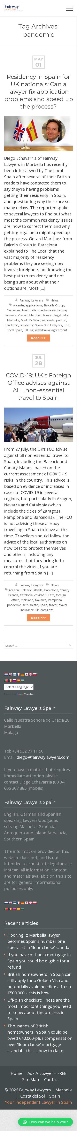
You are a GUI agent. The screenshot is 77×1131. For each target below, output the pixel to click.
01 (38, 64)
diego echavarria (44, 310)
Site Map (30, 1079)
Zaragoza (47, 610)
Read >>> (38, 338)
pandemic (11, 325)
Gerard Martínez (30, 315)
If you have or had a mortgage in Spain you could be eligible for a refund (39, 961)
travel (53, 605)
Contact (51, 1079)
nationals (48, 320)
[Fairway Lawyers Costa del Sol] (13, 8)
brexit (26, 310)
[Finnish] (14, 674)
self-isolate (30, 605)
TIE (26, 330)
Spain (39, 325)
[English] (10, 674)
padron (61, 320)
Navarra (40, 600)
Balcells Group (54, 305)
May (38, 59)
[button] (45, 1122)
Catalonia (26, 595)
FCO (51, 595)
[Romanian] (10, 680)
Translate (29, 694)
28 (38, 363)
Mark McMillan (30, 320)
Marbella (13, 320)
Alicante (18, 305)
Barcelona (14, 310)
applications (34, 305)
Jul (38, 358)
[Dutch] (6, 674)
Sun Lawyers (53, 325)
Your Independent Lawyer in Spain (38, 1102)
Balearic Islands (32, 590)
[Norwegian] (30, 674)
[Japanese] (26, 674)
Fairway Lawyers (31, 300)
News (55, 300)
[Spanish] (18, 680)
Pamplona (55, 600)
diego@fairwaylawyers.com (43, 757)
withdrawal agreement (51, 330)
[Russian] (14, 680)
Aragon (14, 590)
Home (16, 1073)
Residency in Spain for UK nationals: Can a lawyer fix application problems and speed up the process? (38, 91)
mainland (27, 600)
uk (31, 330)
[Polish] (35, 674)
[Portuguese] (6, 680)
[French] (18, 674)
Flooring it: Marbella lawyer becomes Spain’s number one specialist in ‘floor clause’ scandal (38, 941)
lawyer (48, 315)
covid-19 (40, 595)
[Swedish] (22, 680)
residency (27, 325)
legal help (61, 315)
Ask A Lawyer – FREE (47, 1073)
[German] (22, 674)
